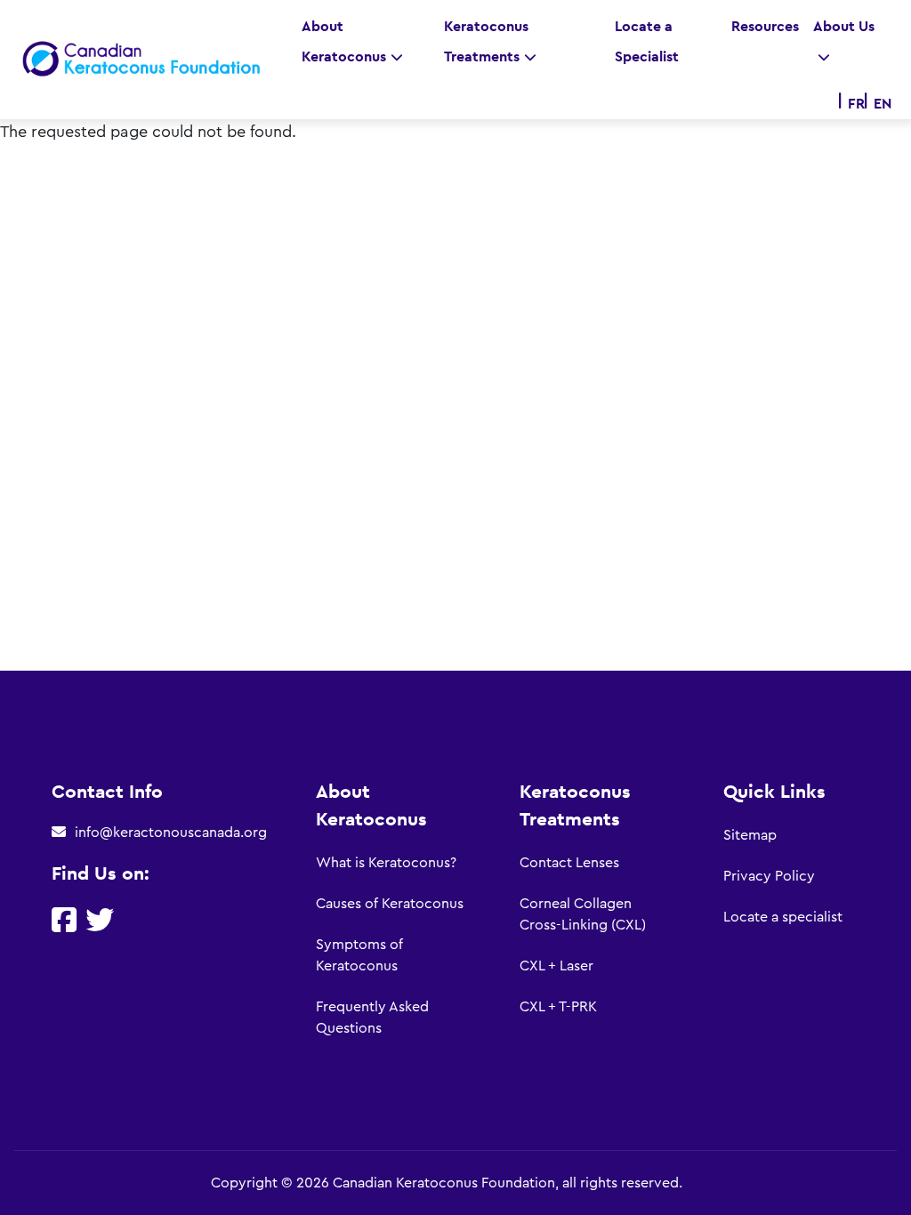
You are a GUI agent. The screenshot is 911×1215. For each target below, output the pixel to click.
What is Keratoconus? (386, 863)
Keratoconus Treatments (486, 41)
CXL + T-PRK (558, 1007)
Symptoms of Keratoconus (359, 955)
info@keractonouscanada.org (171, 832)
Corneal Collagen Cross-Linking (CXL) (583, 914)
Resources (765, 26)
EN (882, 103)
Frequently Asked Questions (372, 1017)
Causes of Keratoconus (390, 904)
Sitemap (750, 835)
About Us (844, 26)
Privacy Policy (769, 876)
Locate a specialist (782, 917)
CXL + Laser (556, 966)
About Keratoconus (344, 41)
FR (856, 103)
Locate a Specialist (647, 41)
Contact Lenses (569, 863)
